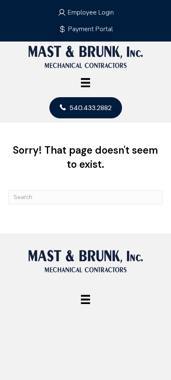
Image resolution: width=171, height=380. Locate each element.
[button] (85, 12)
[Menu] (85, 82)
